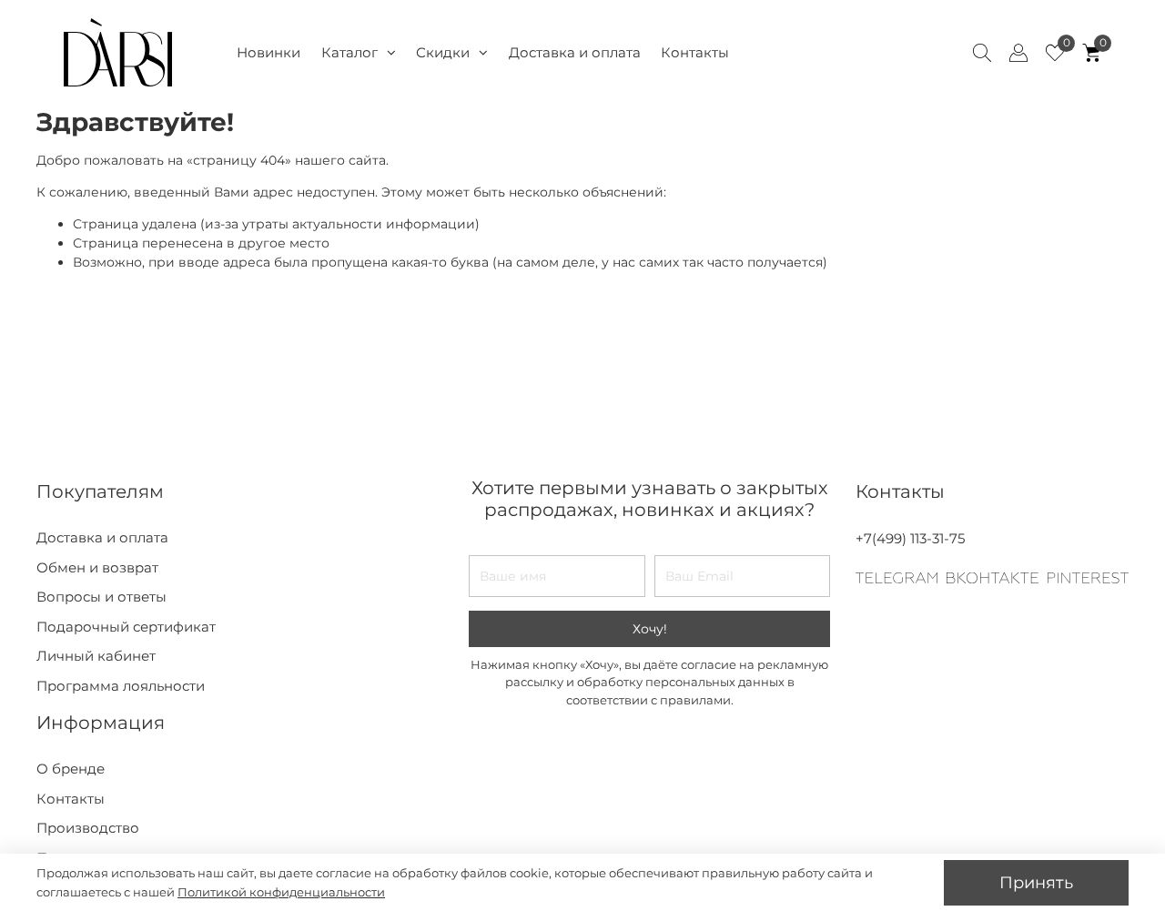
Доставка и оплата (575, 52)
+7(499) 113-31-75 (910, 538)
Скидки (443, 52)
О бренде (70, 768)
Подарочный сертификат (126, 626)
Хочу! (650, 629)
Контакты (695, 52)
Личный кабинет (96, 655)
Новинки (268, 52)
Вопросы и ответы (101, 596)
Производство (87, 827)
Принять (1036, 882)
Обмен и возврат (97, 567)
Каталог (349, 52)
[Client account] (1018, 53)
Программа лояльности (120, 685)
